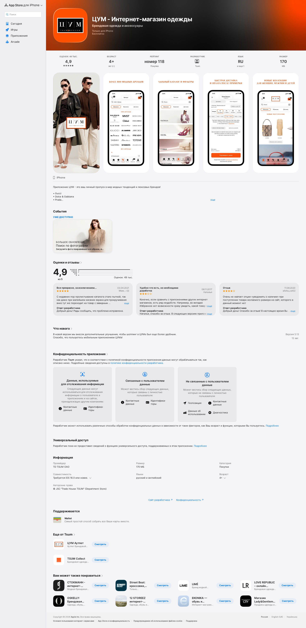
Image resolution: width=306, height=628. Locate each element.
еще (213, 199)
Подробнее (272, 425)
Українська (292, 617)
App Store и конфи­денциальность (114, 621)
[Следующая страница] (302, 123)
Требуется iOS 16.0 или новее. (70, 477)
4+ (220, 477)
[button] (23, 23)
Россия (264, 617)
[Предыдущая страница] (49, 123)
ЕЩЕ (126, 303)
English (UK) (277, 617)
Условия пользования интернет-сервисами (73, 621)
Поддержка (191, 621)
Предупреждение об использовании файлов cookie (158, 621)
